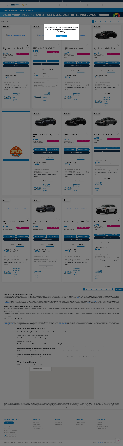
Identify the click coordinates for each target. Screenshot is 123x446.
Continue (61, 36)
